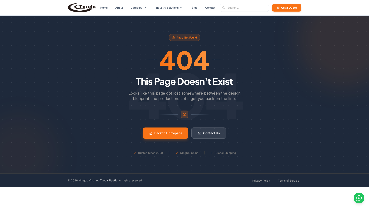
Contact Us (211, 133)
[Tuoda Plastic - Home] (82, 7)
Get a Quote (289, 7)
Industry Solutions (167, 7)
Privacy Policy (261, 180)
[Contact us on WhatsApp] (359, 198)
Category (136, 7)
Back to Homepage (168, 133)
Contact (210, 7)
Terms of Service (288, 180)
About (119, 7)
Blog (195, 7)
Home (104, 7)
